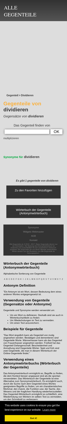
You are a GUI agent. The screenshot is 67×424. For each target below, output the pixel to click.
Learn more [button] (49, 409)
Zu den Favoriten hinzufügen (33, 190)
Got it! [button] (33, 418)
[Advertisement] (33, 56)
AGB (33, 236)
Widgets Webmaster (33, 231)
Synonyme (33, 227)
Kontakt (33, 240)
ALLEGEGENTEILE (20, 11)
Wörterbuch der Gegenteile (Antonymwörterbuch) (33, 211)
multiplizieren (11, 138)
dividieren (21, 157)
